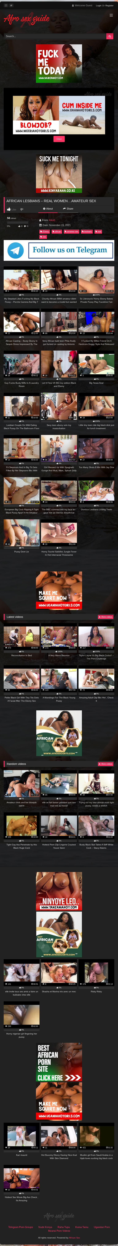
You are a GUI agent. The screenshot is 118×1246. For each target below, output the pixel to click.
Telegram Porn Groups (20, 1227)
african (58, 231)
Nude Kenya (45, 1227)
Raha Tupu (64, 1227)
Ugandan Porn (102, 1227)
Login (98, 5)
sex (44, 237)
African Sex (74, 1237)
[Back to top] (108, 1237)
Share (69, 208)
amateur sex (72, 231)
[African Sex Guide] (59, 20)
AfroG (52, 220)
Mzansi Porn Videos (59, 1231)
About (49, 208)
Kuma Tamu (81, 1227)
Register (109, 5)
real (99, 231)
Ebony (46, 231)
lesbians (88, 231)
